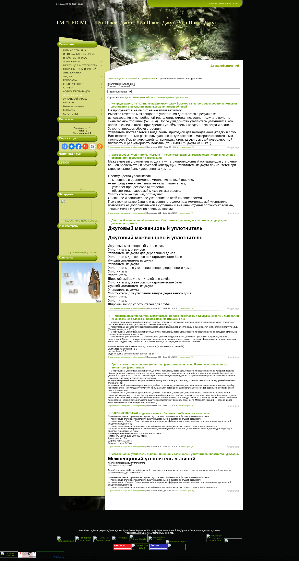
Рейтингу (150, 97)
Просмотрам (181, 97)
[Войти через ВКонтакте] (72, 146)
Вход (235, 3)
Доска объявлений (127, 78)
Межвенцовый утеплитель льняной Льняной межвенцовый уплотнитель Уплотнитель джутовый (175, 453)
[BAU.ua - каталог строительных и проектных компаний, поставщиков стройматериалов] (159, 549)
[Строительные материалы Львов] (233, 541)
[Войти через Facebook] (78, 146)
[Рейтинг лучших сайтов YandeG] (157, 542)
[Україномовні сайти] (9, 557)
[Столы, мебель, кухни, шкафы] (122, 549)
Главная (213, 3)
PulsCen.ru (58, 557)
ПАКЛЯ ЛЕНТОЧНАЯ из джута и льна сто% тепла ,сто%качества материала (160, 413)
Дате (127, 97)
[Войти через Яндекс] (85, 146)
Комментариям (165, 97)
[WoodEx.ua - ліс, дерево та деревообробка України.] (121, 541)
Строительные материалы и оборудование (126, 147)
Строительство (147, 78)
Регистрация (225, 3)
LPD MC (50, 553)
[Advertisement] (149, 519)
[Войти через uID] (65, 146)
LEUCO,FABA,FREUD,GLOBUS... (82, 221)
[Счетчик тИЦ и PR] (27, 557)
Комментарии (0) (187, 147)
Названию (138, 97)
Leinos (82, 189)
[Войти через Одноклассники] (100, 146)
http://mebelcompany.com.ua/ (82, 252)
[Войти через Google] (92, 146)
